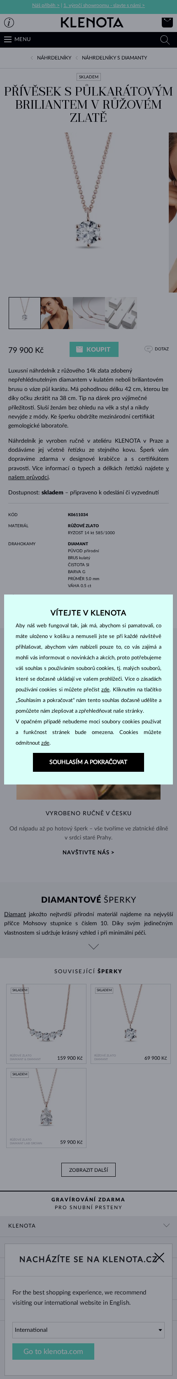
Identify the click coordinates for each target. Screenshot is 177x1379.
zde (105, 690)
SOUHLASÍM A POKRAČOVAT (88, 762)
